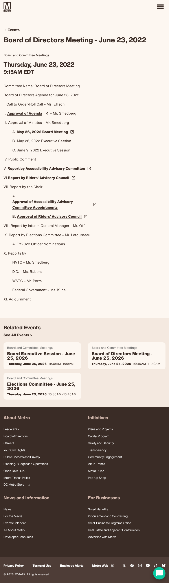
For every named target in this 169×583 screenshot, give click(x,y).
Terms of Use (42, 566)
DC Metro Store (16, 485)
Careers (9, 443)
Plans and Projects (100, 429)
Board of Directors (16, 436)
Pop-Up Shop (97, 477)
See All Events (17, 335)
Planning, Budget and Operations (26, 463)
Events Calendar (15, 523)
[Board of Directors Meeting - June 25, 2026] (126, 355)
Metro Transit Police (17, 477)
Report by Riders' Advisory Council (38, 178)
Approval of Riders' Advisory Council (49, 216)
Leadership (11, 429)
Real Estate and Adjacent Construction (114, 530)
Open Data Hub (14, 470)
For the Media (13, 516)
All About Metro (14, 530)
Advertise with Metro (102, 536)
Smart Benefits (98, 509)
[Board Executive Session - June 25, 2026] (42, 355)
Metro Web (103, 566)
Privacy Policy (14, 566)
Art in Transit (96, 463)
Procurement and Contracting (108, 516)
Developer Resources (18, 536)
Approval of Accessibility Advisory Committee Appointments (42, 204)
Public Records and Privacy (22, 457)
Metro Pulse (96, 470)
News (7, 509)
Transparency (97, 450)
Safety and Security (101, 443)
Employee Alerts (71, 566)
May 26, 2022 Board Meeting (42, 132)
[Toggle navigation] (160, 7)
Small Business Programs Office (109, 523)
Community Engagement (105, 457)
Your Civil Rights (14, 450)
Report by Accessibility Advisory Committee (46, 169)
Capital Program (98, 436)
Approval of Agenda (24, 113)
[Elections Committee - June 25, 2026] (42, 386)
